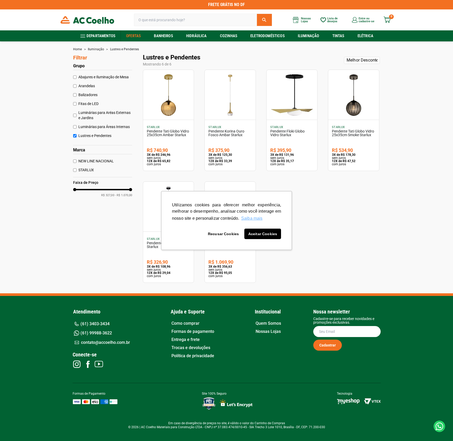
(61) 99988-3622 (96, 332)
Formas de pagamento (192, 331)
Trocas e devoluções (190, 348)
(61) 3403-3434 (95, 323)
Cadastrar (327, 345)
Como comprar (185, 323)
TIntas (338, 36)
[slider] (74, 189)
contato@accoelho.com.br (105, 342)
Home (77, 49)
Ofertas (133, 36)
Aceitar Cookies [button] (262, 234)
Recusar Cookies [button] (223, 234)
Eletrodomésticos (267, 36)
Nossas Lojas (268, 331)
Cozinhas (228, 36)
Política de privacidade (192, 356)
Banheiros (163, 36)
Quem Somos (268, 323)
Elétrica (365, 36)
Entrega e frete (185, 340)
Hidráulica (196, 36)
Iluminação (308, 36)
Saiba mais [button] (252, 218)
